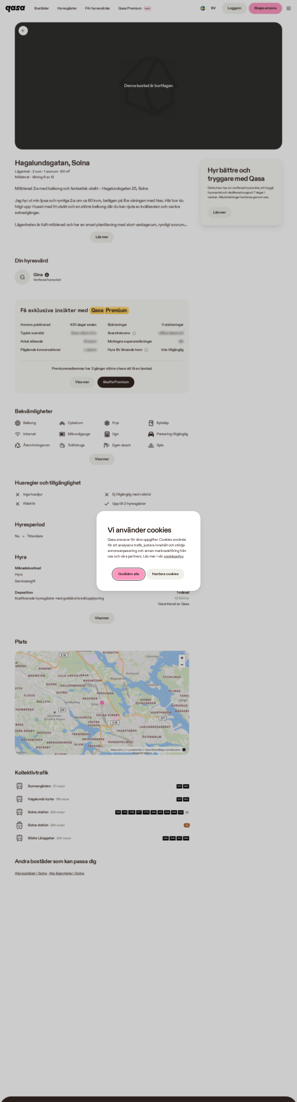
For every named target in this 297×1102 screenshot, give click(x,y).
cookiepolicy (173, 556)
